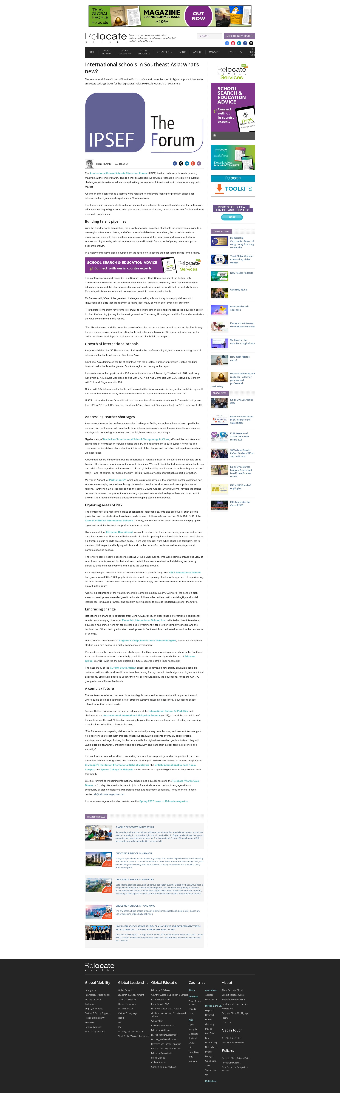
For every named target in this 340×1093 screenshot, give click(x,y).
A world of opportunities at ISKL (135, 827)
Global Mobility (106, 52)
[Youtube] (233, 43)
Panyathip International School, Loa (144, 620)
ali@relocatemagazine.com (109, 794)
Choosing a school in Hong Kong (135, 905)
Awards (197, 52)
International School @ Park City (168, 711)
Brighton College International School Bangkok (147, 640)
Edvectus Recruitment (119, 532)
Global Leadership (124, 52)
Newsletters (234, 52)
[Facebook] (245, 43)
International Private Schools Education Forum (118, 173)
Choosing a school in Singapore (135, 879)
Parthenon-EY (117, 479)
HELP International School (185, 572)
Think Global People (253, 52)
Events (182, 52)
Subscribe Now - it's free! (239, 35)
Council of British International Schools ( (110, 520)
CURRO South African (123, 667)
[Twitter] (251, 43)
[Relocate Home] (106, 38)
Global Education (144, 52)
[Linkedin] (239, 43)
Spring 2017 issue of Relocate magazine (164, 801)
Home (92, 52)
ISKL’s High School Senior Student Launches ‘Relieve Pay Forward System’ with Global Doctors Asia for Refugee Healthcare (158, 928)
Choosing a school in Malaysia (134, 853)
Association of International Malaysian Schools (132, 715)
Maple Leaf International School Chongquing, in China (136, 439)
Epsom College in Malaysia (117, 769)
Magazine (214, 52)
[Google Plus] (227, 43)
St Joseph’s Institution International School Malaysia (117, 764)
